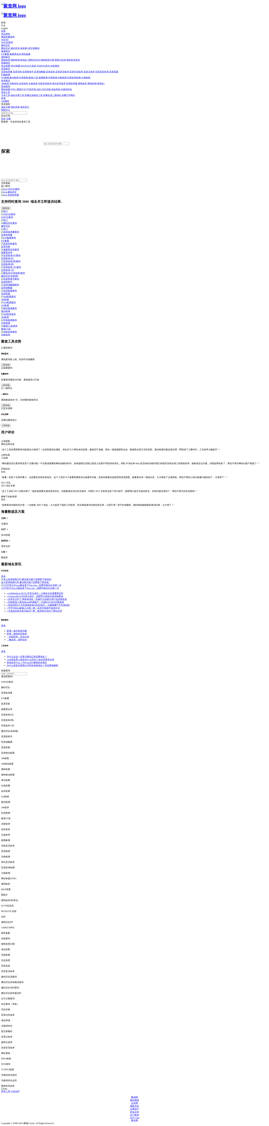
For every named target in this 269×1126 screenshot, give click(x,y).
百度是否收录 (62, 72)
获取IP (20, 89)
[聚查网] (134, 10)
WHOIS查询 (7, 42)
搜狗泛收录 (60, 60)
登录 (3, 119)
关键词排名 (66, 89)
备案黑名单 (15, 54)
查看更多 (6, 208)
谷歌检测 (62, 77)
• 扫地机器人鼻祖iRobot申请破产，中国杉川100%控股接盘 (35, 602)
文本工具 (6, 95)
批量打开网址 (68, 95)
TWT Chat (134, 1117)
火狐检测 (85, 77)
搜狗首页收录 (73, 60)
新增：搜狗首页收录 (17, 634)
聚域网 (134, 1097)
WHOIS (5, 39)
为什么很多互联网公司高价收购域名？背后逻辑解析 (32, 665)
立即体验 (6, 365)
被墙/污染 (34, 77)
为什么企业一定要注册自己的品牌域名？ (27, 656)
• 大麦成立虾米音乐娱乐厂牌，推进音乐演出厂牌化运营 (34, 611)
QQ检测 (5, 77)
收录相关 (5, 80)
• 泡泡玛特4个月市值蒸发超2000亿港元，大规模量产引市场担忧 (38, 605)
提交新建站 (34, 48)
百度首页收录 (102, 72)
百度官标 (17, 72)
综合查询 (5, 34)
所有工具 (5, 1091)
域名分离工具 (18, 95)
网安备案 (25, 54)
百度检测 (53, 77)
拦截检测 (5, 74)
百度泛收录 (89, 72)
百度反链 (50, 72)
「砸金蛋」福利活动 (17, 639)
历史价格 (46, 89)
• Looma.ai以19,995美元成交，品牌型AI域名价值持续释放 (35, 596)
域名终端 (56, 89)
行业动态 (15, 1091)
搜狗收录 (6, 60)
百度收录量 (7, 72)
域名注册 (6, 107)
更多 (3, 576)
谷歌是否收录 (45, 83)
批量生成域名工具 (34, 95)
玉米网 (134, 1103)
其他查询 (5, 86)
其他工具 (5, 92)
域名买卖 (15, 107)
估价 (39, 89)
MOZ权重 (16, 66)
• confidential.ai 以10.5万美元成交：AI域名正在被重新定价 (35, 593)
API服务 (5, 101)
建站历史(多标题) (19, 48)
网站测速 (134, 1100)
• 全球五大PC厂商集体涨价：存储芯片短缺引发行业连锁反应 (37, 599)
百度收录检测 (74, 77)
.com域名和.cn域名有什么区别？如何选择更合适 (30, 659)
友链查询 (54, 66)
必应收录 (24, 83)
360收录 (5, 83)
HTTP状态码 (30, 89)
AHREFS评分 (43, 66)
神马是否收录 (59, 83)
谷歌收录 (14, 83)
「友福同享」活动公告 (18, 637)
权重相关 (5, 63)
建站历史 (5, 45)
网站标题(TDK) (9, 89)
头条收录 (33, 83)
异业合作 (134, 1112)
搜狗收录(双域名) (19, 60)
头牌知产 (134, 1109)
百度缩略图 (40, 72)
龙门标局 (134, 1115)
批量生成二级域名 (52, 95)
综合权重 (5, 66)
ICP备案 (5, 54)
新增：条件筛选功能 (17, 631)
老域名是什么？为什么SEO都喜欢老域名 (27, 662)
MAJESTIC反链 (29, 66)
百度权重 (113, 72)
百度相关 (5, 69)
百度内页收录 (76, 72)
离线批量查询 (8, 37)
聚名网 (134, 1120)
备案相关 (5, 51)
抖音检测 (24, 77)
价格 (3, 98)
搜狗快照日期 (48, 60)
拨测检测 (43, 77)
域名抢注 (24, 107)
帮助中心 (5, 110)
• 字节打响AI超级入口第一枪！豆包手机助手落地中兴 (33, 608)
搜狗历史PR (34, 60)
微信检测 (14, 77)
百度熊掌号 (28, 72)
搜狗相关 (5, 57)
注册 (8, 119)
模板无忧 (134, 1106)
